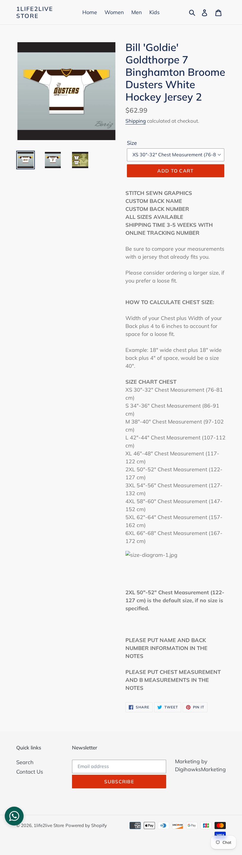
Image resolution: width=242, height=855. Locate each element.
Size (132, 143)
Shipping (135, 121)
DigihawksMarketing (200, 769)
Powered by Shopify (86, 825)
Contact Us (29, 771)
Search (25, 762)
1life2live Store (34, 12)
